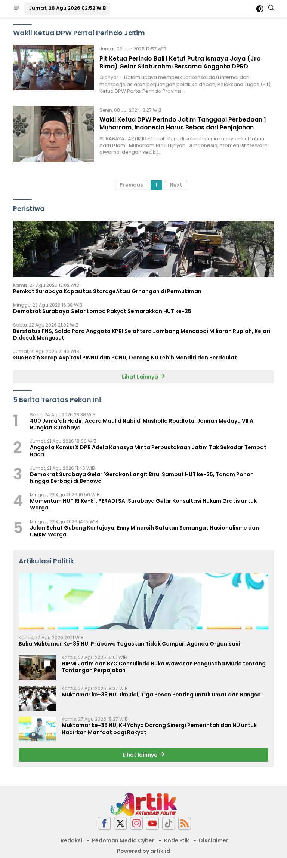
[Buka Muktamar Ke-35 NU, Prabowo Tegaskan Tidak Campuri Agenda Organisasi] (143, 601)
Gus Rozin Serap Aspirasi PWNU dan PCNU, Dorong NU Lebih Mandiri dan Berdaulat (125, 357)
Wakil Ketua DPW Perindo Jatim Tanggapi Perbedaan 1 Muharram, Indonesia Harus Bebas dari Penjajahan (182, 123)
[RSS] (184, 823)
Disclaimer (213, 840)
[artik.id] (143, 804)
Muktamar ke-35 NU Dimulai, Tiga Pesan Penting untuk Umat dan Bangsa (161, 694)
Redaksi (71, 840)
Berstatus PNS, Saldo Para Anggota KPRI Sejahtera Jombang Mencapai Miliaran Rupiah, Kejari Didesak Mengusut (141, 334)
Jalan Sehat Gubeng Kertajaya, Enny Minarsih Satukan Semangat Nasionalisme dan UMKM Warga (144, 531)
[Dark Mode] (260, 9)
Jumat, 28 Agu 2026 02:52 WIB (67, 8)
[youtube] (152, 823)
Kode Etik (176, 840)
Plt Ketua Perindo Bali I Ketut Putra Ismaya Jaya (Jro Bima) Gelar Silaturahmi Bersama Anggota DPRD (180, 62)
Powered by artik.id (143, 851)
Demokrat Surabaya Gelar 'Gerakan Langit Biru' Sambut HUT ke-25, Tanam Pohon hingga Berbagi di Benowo (142, 477)
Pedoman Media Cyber (123, 840)
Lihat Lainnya (140, 376)
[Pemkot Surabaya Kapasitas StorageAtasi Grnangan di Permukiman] (143, 249)
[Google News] (168, 823)
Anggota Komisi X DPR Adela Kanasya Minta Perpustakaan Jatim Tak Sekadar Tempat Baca (148, 450)
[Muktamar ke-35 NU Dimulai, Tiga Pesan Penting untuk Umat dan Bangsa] (37, 698)
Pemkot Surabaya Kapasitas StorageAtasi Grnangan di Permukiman (107, 291)
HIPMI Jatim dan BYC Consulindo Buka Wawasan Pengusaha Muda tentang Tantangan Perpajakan (164, 667)
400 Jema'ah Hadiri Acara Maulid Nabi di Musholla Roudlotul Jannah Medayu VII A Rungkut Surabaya (141, 424)
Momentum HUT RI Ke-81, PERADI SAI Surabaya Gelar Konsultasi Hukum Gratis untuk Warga (143, 504)
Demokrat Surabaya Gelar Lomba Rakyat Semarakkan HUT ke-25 (102, 311)
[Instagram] (136, 823)
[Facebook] (104, 823)
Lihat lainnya (141, 755)
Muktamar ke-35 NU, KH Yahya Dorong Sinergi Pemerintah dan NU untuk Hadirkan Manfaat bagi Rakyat (159, 728)
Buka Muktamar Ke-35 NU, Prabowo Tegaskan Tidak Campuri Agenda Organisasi (129, 643)
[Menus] (17, 8)
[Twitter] (120, 823)
